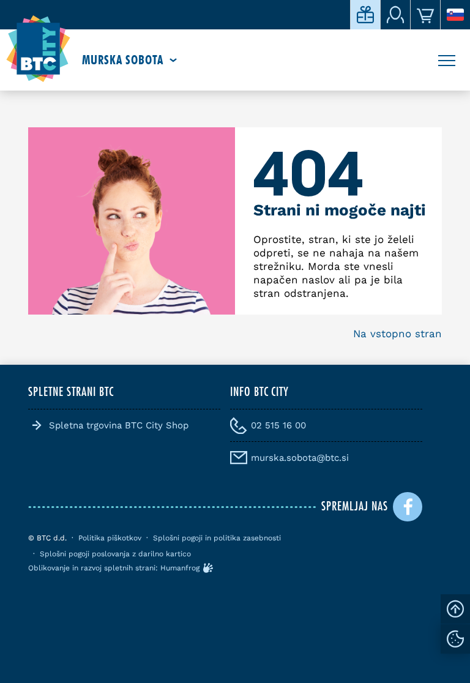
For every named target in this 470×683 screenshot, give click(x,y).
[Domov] (38, 49)
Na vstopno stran (397, 333)
